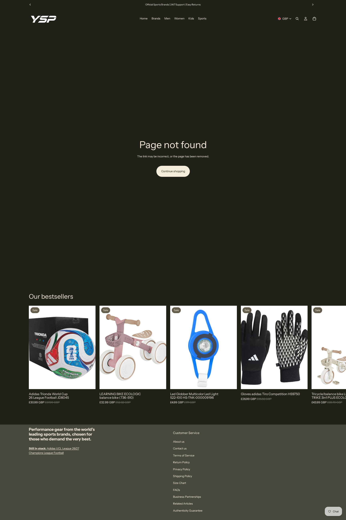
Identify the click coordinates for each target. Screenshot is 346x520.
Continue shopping (173, 171)
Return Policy (181, 462)
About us (178, 441)
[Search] (297, 18)
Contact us (180, 448)
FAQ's (176, 490)
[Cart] (314, 18)
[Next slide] (312, 4)
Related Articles (183, 504)
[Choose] (89, 382)
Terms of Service (183, 455)
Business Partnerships (187, 497)
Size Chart (179, 483)
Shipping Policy (182, 476)
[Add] (160, 382)
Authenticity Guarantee (187, 510)
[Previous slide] (30, 4)
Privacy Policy (181, 469)
